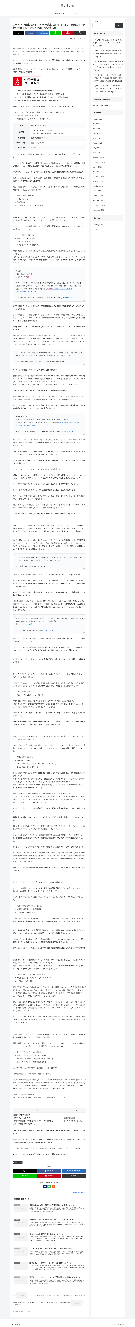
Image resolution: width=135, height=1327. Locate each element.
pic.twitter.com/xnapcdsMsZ (26, 425)
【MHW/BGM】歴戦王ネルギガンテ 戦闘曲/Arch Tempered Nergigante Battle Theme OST (107, 43)
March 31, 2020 (47, 630)
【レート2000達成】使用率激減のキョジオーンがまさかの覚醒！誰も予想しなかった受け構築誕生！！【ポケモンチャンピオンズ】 (108, 65)
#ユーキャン (76, 422)
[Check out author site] (45, 1186)
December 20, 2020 (69, 298)
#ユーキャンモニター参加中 (61, 289)
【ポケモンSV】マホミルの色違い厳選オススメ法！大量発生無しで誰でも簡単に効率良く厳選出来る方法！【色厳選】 (108, 78)
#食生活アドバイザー (64, 422)
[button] (80, 33)
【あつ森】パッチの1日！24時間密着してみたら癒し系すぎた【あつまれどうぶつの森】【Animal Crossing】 (108, 89)
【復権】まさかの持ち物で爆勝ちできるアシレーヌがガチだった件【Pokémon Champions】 (108, 54)
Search (95, 22)
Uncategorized (18, 1162)
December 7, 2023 (67, 431)
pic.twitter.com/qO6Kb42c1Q (26, 292)
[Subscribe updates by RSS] (53, 1186)
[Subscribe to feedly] (49, 1186)
